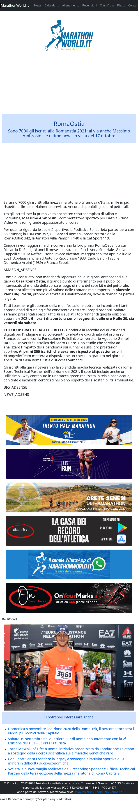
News (38, 5)
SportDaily (102, 792)
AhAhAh (116, 792)
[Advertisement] (69, 85)
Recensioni (89, 5)
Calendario (52, 5)
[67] (69, 497)
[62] (69, 464)
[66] (69, 430)
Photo (121, 5)
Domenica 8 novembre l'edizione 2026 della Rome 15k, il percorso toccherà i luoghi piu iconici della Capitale (71, 730)
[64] (69, 531)
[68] (69, 598)
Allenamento (70, 5)
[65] (69, 564)
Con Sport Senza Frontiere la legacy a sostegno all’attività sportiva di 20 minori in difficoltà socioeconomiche (66, 761)
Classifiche (107, 5)
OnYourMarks (83, 792)
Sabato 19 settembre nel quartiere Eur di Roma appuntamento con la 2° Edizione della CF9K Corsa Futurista (67, 740)
